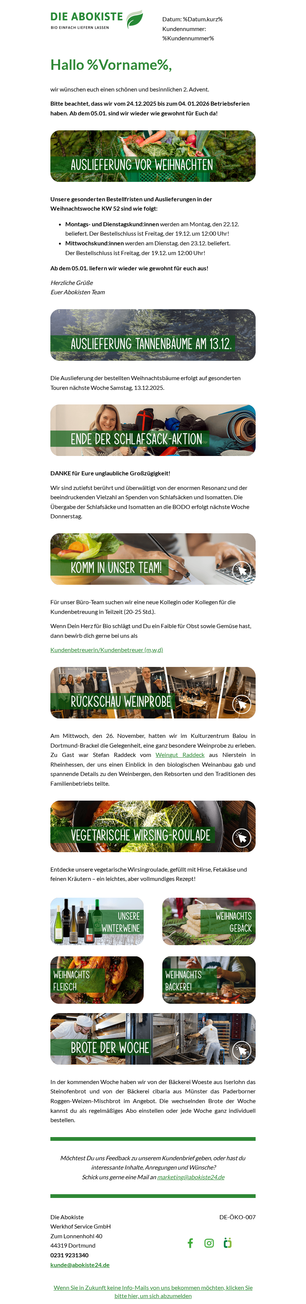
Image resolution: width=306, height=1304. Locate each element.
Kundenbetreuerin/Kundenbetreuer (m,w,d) (106, 649)
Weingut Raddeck (180, 754)
